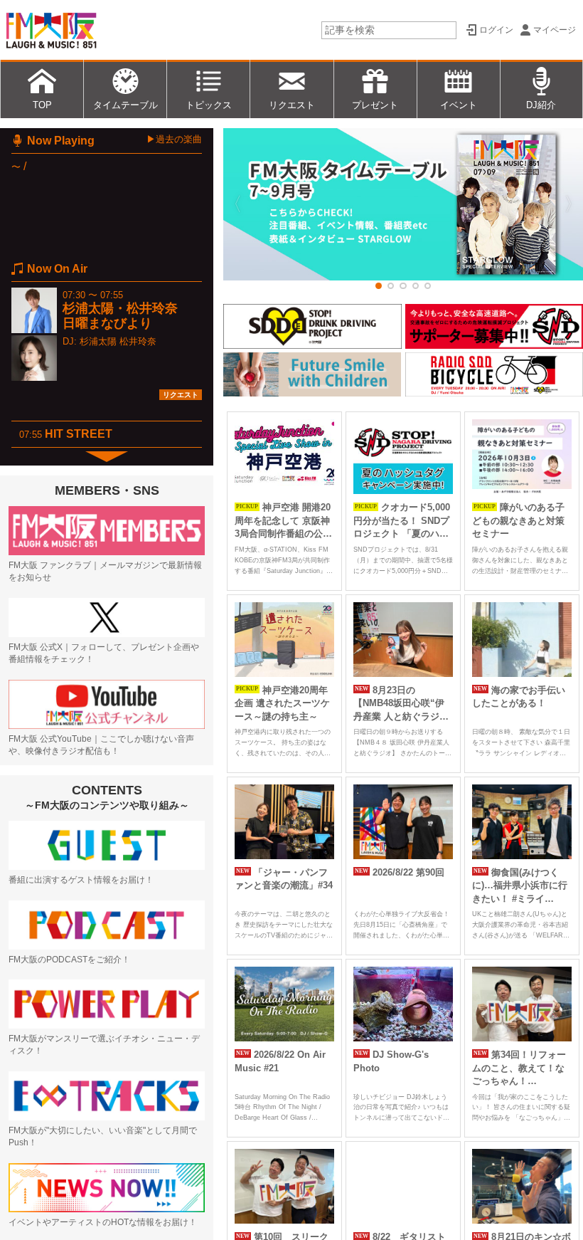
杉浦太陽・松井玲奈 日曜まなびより (127, 315)
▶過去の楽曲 (174, 139)
